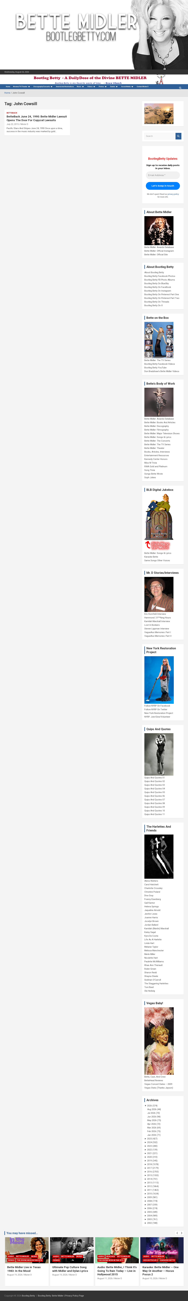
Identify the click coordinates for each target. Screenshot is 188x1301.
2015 (149, 1175)
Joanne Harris (151, 917)
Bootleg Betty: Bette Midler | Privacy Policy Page (61, 1295)
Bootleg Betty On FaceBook (157, 287)
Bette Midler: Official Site (156, 254)
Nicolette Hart (151, 958)
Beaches (110, 1256)
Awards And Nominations (65, 86)
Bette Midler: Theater (154, 448)
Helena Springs (151, 906)
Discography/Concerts (41, 86)
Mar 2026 (151, 1127)
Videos (90, 86)
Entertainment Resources (156, 455)
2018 (149, 1164)
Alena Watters (151, 881)
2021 (149, 1153)
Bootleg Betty (28, 1295)
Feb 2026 (151, 1131)
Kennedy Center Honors (155, 459)
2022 (149, 1149)
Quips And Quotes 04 (154, 788)
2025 (149, 1138)
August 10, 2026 (149, 1278)
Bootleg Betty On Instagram (157, 290)
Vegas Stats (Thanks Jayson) (158, 1087)
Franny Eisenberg (152, 899)
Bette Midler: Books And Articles (159, 422)
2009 (149, 1197)
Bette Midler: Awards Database (159, 247)
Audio (10, 1256)
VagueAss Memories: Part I (157, 632)
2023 (149, 1146)
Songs (11, 1260)
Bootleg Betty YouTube (155, 367)
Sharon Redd (150, 972)
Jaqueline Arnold (152, 910)
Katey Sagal (150, 932)
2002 (149, 1223)
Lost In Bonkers (152, 625)
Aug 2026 (151, 1109)
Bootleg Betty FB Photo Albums (159, 279)
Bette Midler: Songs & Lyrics (157, 437)
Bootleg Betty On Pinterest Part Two (161, 298)
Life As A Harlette (153, 939)
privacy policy (173, 194)
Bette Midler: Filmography (156, 429)
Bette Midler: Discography (156, 426)
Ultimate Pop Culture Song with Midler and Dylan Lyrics (70, 1269)
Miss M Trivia (150, 462)
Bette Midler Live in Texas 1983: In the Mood (23, 1269)
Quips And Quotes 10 (154, 810)
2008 (149, 1201)
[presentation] (177, 1233)
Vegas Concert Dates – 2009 (158, 1084)
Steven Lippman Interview (156, 628)
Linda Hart (149, 943)
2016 (149, 1171)
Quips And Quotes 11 (154, 814)
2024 (149, 1142)
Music (79, 86)
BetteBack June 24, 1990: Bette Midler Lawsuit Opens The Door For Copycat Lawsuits (37, 118)
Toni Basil (149, 987)
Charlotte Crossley (153, 888)
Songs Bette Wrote (153, 473)
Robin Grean (150, 969)
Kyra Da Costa (151, 936)
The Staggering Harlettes (156, 983)
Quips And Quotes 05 (154, 792)
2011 (149, 1190)
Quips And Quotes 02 (154, 781)
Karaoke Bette (151, 556)
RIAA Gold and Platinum (155, 466)
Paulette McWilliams (154, 961)
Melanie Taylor (151, 947)
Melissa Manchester (154, 950)
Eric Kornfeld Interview (155, 614)
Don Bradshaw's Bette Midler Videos (161, 371)
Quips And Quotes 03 (154, 785)
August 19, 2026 (14, 1275)
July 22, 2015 (13, 124)
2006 (149, 1208)
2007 (149, 1204)
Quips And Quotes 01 (154, 777)
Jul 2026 (151, 1113)
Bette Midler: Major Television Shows (162, 433)
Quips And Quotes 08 (154, 803)
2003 (149, 1219)
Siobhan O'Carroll (152, 980)
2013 (149, 1182)
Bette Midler (22, 1256)
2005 (149, 1212)
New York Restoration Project (158, 713)
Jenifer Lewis (150, 914)
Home (8, 86)
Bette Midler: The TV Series (157, 360)
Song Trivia (149, 470)
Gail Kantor (149, 903)
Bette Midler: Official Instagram (159, 251)
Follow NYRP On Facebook (157, 705)
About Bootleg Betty (154, 272)
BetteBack (12, 113)
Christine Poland (152, 892)
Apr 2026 (151, 1124)
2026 (149, 1105)
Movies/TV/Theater (20, 86)
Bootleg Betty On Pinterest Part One (161, 294)
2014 (149, 1179)
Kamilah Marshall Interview (157, 621)
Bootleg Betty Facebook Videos (159, 364)
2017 (149, 1168)
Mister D (24, 124)
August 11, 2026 (104, 1278)
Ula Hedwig (149, 991)
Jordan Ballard (151, 925)
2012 (149, 1186)
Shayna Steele (151, 976)
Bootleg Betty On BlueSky (156, 283)
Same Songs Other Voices (157, 560)
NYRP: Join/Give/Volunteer (157, 716)
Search (178, 136)
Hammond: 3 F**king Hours (157, 617)
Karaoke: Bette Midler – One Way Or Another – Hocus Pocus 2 (160, 1271)
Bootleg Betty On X (153, 305)
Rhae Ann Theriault (153, 965)
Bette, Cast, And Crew (155, 1076)
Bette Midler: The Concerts (157, 440)
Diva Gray (148, 895)
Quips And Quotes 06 (154, 796)
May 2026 (152, 1120)
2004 (149, 1215)
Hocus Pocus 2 (150, 1260)
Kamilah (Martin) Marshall (156, 928)
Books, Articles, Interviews (157, 451)
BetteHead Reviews (153, 1080)
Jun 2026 (151, 1116)
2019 (149, 1160)
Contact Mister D (142, 86)
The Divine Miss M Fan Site (29, 1260)
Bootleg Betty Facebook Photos (159, 276)
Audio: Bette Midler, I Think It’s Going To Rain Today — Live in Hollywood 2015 (116, 1271)
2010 (149, 1193)
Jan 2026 (151, 1135)
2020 (149, 1157)
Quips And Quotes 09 (154, 807)
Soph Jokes (150, 477)
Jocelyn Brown (151, 921)
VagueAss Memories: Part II (157, 636)
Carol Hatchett (151, 884)
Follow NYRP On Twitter (155, 709)
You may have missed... (22, 1233)
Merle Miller (149, 954)
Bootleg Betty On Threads (156, 301)
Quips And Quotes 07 (154, 799)
